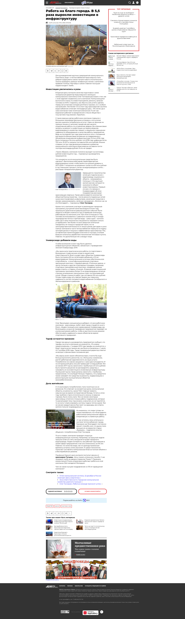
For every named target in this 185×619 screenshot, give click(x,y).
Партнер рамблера (75, 611)
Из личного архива (74, 189)
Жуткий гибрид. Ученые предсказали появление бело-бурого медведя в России (128, 57)
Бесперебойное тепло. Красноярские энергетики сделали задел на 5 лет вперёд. (63, 527)
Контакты (62, 586)
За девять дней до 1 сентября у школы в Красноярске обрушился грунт (124, 29)
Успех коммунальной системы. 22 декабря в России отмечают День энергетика (79, 477)
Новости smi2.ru (52, 580)
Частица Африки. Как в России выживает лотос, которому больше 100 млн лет (127, 63)
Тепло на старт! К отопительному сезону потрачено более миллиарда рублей (95, 527)
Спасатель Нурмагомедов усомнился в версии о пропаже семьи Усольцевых (123, 22)
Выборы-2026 (79, 586)
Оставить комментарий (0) (92, 491)
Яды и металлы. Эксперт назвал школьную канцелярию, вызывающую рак (126, 76)
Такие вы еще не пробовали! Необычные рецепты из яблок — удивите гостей (123, 14)
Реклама (70, 586)
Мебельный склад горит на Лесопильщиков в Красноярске (123, 45)
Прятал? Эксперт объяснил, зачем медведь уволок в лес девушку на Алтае (127, 89)
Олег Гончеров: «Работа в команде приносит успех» (80, 484)
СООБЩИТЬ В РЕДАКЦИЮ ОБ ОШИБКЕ (95, 586)
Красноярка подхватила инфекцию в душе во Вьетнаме (124, 37)
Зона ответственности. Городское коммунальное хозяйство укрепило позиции (78, 481)
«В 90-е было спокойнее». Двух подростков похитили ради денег (127, 69)
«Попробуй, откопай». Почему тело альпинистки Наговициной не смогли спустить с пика (127, 83)
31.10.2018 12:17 (50, 8)
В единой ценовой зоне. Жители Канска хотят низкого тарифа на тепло (94, 521)
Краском (70, 66)
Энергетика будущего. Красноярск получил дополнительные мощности (62, 534)
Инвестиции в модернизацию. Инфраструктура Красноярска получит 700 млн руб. (63, 521)
